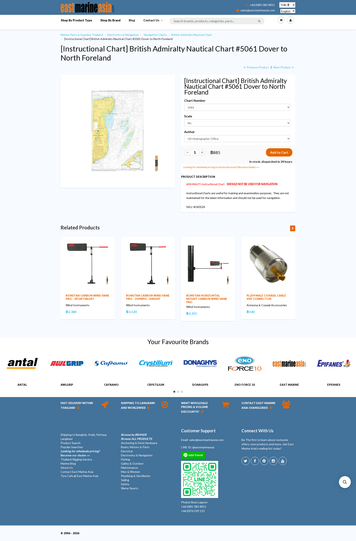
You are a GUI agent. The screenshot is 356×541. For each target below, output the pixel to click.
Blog (132, 20)
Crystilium (155, 384)
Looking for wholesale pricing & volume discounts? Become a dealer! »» (221, 167)
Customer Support (198, 430)
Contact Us (151, 20)
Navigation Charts (155, 34)
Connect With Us (257, 430)
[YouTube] (283, 461)
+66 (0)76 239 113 (193, 511)
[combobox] (217, 21)
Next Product (282, 67)
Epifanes (333, 384)
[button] (345, 482)
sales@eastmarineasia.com (257, 10)
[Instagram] (273, 461)
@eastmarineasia (203, 447)
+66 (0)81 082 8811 (262, 5)
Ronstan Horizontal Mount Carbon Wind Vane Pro (206, 299)
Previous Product (257, 67)
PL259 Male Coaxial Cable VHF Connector (266, 297)
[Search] (259, 21)
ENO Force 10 (245, 384)
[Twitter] (245, 461)
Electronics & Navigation (123, 34)
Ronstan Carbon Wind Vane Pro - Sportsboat (87, 297)
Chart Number (194, 100)
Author (189, 132)
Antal (22, 384)
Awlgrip (67, 384)
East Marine (289, 384)
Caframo (111, 384)
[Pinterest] (264, 461)
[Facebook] (255, 461)
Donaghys (200, 384)
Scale (188, 116)
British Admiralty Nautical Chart (191, 34)
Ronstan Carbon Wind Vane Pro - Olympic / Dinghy (148, 297)
